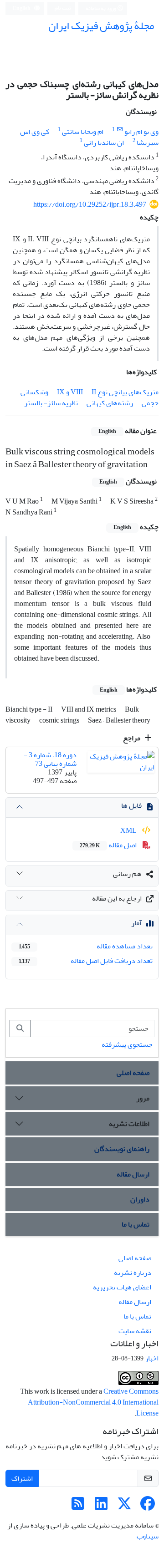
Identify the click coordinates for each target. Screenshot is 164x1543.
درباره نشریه (132, 1272)
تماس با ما (135, 1224)
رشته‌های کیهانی (110, 403)
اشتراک (22, 1478)
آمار (136, 923)
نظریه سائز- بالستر (51, 403)
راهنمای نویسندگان (121, 1149)
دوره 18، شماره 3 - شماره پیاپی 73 (50, 759)
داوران (139, 1199)
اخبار (152, 1358)
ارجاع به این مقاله (117, 898)
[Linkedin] (101, 1506)
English (22, 8)
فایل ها (131, 805)
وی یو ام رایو (141, 131)
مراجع (132, 738)
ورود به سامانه (101, 8)
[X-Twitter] (124, 1506)
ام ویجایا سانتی (82, 131)
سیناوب (148, 1536)
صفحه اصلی (133, 1073)
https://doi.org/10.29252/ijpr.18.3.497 (89, 204)
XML (129, 830)
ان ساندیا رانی (104, 142)
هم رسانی (127, 874)
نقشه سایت (134, 1331)
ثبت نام (63, 8)
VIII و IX (70, 392)
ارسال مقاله (133, 1174)
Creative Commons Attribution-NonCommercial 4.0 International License (93, 1402)
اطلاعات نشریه (129, 1124)
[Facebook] (148, 1506)
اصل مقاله (109, 845)
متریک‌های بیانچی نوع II (125, 392)
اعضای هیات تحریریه (122, 1287)
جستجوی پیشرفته (127, 1044)
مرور (142, 1098)
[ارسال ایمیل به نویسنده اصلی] (119, 129)
